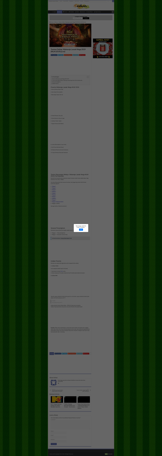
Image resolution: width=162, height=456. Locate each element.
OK (81, 229)
